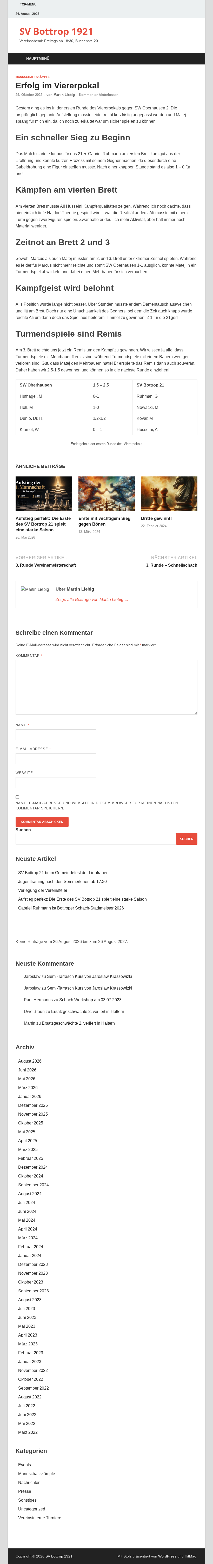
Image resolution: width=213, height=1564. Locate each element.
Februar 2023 (30, 1353)
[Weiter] (179, 929)
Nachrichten (29, 1482)
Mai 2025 (26, 1132)
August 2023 (30, 1300)
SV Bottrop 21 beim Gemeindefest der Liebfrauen (63, 873)
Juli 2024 (26, 1202)
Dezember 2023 (33, 1264)
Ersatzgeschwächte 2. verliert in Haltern (87, 1011)
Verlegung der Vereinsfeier (42, 890)
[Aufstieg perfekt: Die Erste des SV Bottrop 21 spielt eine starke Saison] (44, 495)
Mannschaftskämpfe (33, 76)
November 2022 (33, 1370)
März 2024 (28, 1238)
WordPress (167, 1556)
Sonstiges (27, 1500)
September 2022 (33, 1388)
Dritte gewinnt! (156, 518)
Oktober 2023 (30, 1282)
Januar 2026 (29, 1096)
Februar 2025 (30, 1158)
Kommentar (29, 656)
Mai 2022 (26, 1423)
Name (22, 725)
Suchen (23, 830)
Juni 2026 (27, 1070)
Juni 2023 (27, 1317)
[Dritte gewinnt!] (169, 495)
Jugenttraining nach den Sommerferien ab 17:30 (62, 881)
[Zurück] (34, 929)
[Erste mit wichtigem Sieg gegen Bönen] (106, 495)
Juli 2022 (26, 1406)
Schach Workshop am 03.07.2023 (90, 1000)
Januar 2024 (29, 1255)
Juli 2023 (26, 1308)
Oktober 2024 (30, 1176)
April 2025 (27, 1140)
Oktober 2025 (30, 1123)
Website (24, 773)
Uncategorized (31, 1509)
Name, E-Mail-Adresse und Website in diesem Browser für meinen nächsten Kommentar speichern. (97, 805)
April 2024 (27, 1229)
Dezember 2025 (33, 1105)
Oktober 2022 (30, 1379)
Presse (24, 1491)
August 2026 (30, 1061)
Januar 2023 (29, 1361)
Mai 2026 (26, 1079)
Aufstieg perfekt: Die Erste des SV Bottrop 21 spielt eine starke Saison (43, 524)
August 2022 (30, 1397)
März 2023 (28, 1344)
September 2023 (33, 1291)
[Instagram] (194, 13)
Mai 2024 (26, 1220)
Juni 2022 (27, 1414)
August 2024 (30, 1194)
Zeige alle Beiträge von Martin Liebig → (92, 599)
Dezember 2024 (33, 1167)
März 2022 (28, 1432)
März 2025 (28, 1149)
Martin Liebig (64, 95)
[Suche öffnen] (192, 59)
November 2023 (33, 1273)
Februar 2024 (30, 1247)
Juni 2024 (27, 1211)
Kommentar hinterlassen (98, 95)
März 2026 (28, 1087)
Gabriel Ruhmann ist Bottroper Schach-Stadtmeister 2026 (71, 908)
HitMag (190, 1556)
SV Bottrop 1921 (56, 31)
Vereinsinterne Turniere (39, 1518)
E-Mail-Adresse (33, 749)
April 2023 (27, 1335)
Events (24, 1465)
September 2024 (33, 1185)
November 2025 (33, 1114)
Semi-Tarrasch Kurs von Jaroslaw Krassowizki (89, 976)
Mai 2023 (26, 1326)
